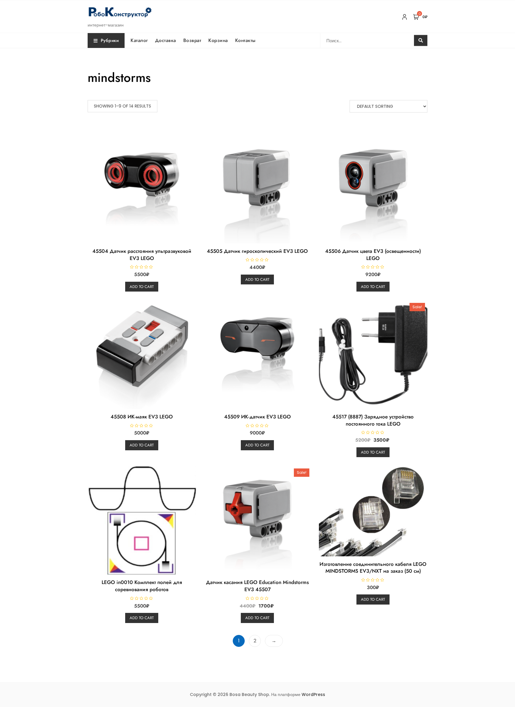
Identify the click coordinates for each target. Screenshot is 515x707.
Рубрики (110, 40)
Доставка (165, 40)
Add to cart (142, 286)
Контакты (245, 40)
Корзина (218, 40)
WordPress (313, 694)
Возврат (192, 40)
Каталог (139, 40)
